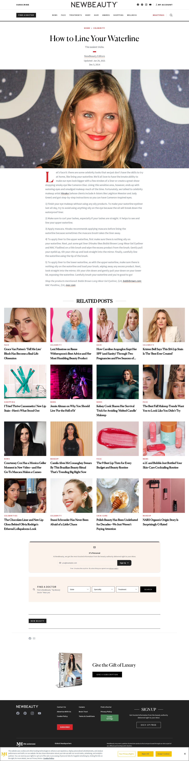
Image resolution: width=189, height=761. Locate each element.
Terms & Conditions (87, 716)
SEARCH (148, 589)
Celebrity (99, 28)
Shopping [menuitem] (118, 15)
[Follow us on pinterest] (142, 5)
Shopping (9, 402)
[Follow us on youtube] (150, 5)
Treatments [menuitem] (75, 15)
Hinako (65, 193)
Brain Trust (83, 711)
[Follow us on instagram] (146, 5)
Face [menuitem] (63, 15)
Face (6, 345)
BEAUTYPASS (158, 15)
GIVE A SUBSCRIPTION (107, 674)
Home (87, 28)
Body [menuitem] (88, 15)
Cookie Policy (62, 716)
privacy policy (113, 568)
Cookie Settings (109, 718)
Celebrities (11, 515)
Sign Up (123, 563)
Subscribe (22, 4)
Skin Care (102, 515)
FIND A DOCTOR (26, 15)
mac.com (70, 285)
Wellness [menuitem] (132, 15)
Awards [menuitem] (106, 15)
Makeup (54, 459)
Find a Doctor (106, 707)
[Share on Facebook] (30, 638)
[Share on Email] (34, 638)
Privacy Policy (106, 711)
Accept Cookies (164, 754)
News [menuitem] (54, 15)
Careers (82, 707)
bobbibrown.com (132, 281)
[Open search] (171, 15)
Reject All (145, 754)
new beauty (37, 621)
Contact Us (61, 707)
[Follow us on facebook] (138, 5)
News (53, 402)
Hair (99, 345)
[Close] (185, 754)
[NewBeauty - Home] (94, 4)
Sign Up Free (149, 725)
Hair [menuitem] (96, 15)
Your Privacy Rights (126, 754)
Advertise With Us (64, 711)
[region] (94, 754)
